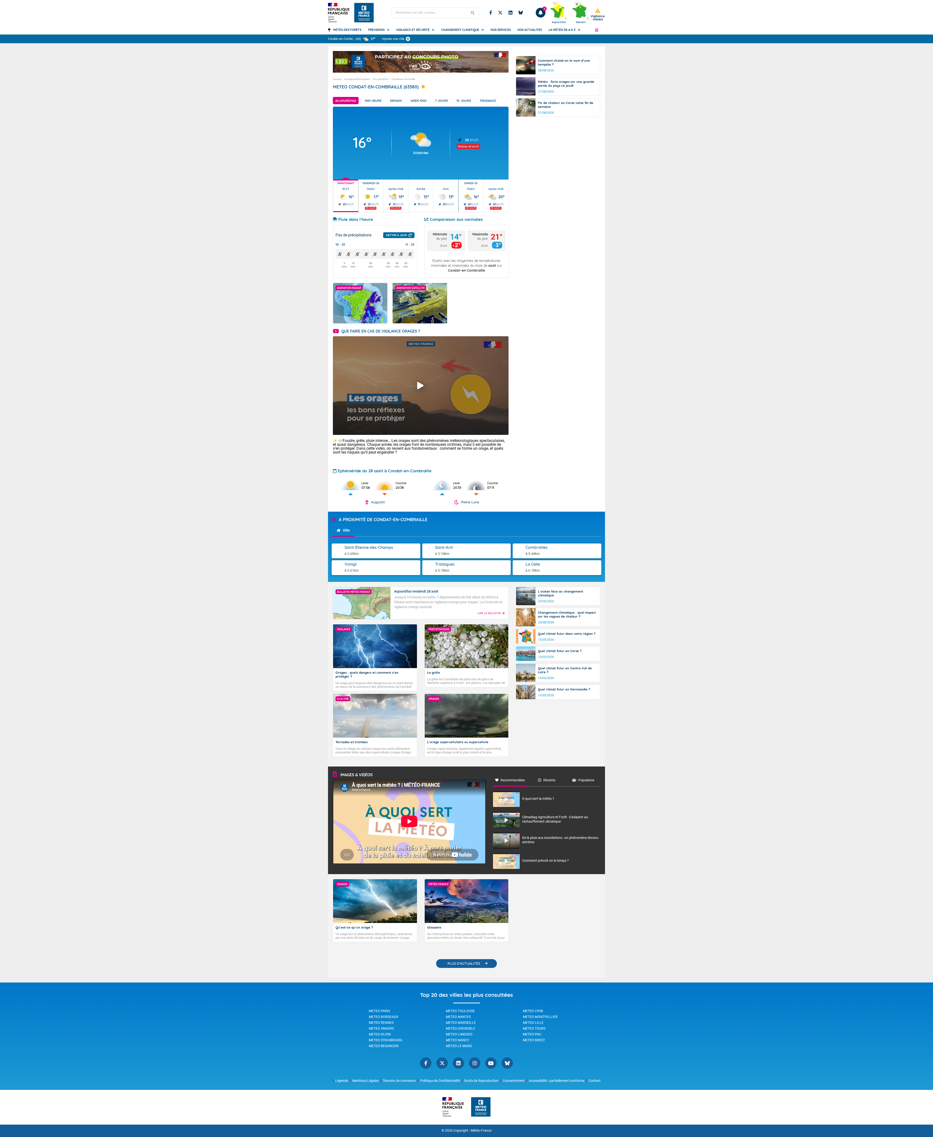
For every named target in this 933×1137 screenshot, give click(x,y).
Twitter (500, 12)
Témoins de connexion (399, 1080)
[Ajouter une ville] (408, 38)
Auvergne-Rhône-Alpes (356, 79)
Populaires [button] (586, 780)
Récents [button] (549, 780)
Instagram (474, 1063)
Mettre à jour (396, 235)
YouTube (491, 1063)
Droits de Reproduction (481, 1080)
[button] (596, 29)
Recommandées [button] (513, 780)
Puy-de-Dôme (380, 79)
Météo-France (481, 1130)
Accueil (337, 79)
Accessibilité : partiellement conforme (556, 1080)
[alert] (597, 15)
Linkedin (510, 12)
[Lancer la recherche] (472, 12)
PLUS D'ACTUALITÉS (464, 963)
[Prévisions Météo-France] (364, 12)
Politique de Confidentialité (440, 1080)
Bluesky (520, 12)
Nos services (501, 30)
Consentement (514, 1080)
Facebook (490, 12)
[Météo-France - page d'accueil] (481, 1107)
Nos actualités (530, 30)
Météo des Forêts (347, 30)
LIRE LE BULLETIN (489, 613)
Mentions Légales (365, 1080)
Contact (594, 1080)
